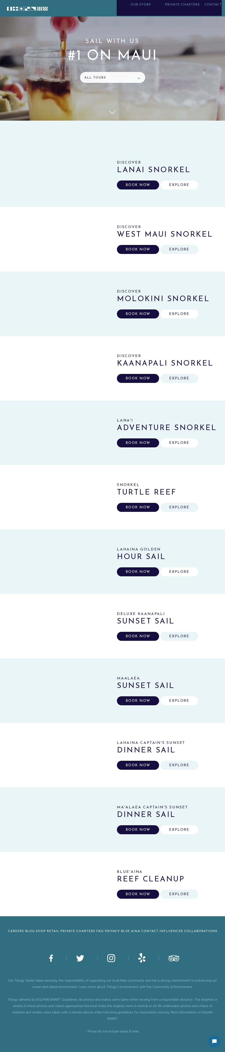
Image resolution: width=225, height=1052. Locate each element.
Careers (16, 931)
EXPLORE (179, 185)
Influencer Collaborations (188, 931)
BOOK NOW (138, 185)
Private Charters (77, 931)
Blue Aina (130, 931)
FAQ (100, 931)
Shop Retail (47, 931)
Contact (149, 931)
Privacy (112, 931)
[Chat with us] (214, 1041)
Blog (30, 931)
